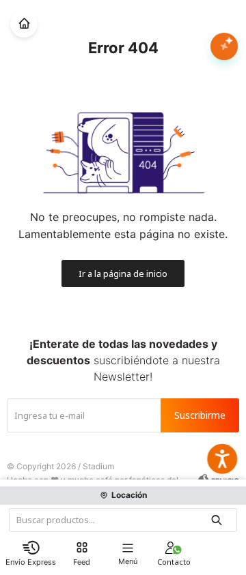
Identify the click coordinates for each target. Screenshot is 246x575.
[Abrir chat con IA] (224, 46)
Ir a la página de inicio (123, 273)
